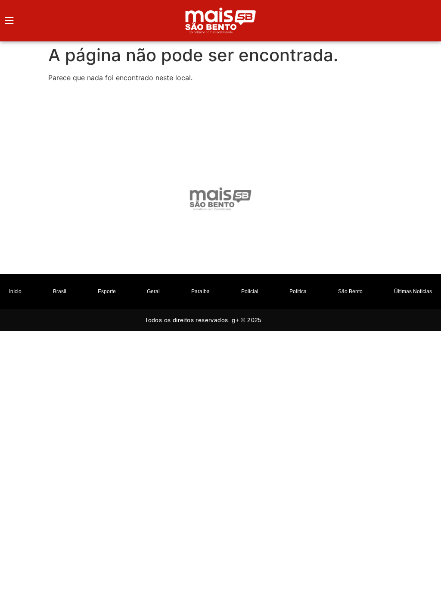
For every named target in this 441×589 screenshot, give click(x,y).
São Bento (350, 291)
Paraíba (200, 291)
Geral (153, 291)
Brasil (59, 291)
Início (15, 291)
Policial (249, 291)
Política (298, 291)
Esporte (107, 291)
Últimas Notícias (413, 291)
